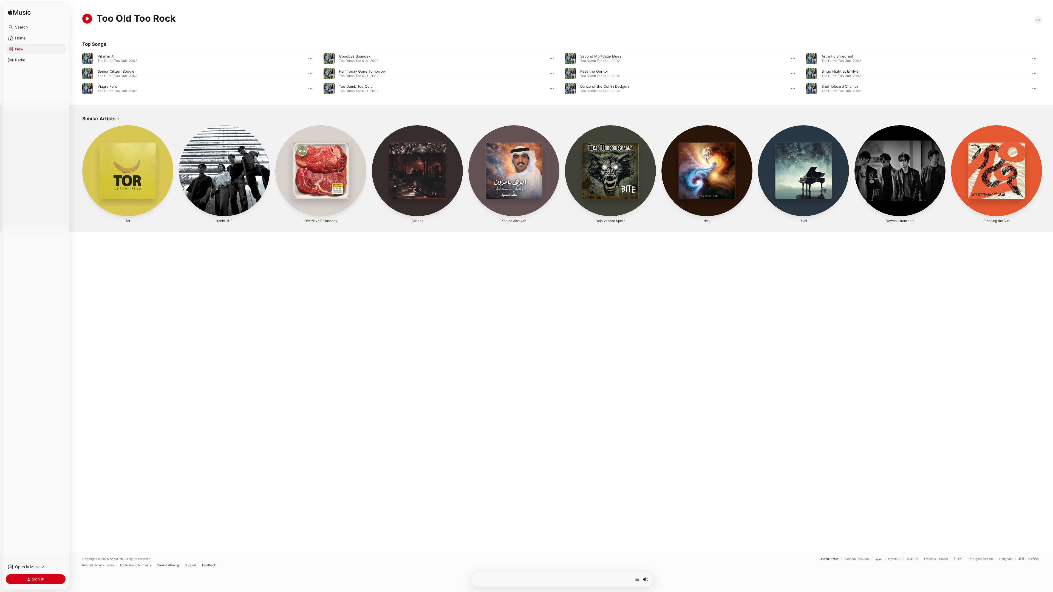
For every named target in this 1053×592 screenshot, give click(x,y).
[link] (101, 119)
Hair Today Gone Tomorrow (362, 71)
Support (190, 565)
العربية (878, 558)
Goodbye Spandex (354, 56)
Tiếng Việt (1006, 558)
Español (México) (856, 558)
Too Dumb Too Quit (355, 86)
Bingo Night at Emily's (840, 71)
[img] (19, 12)
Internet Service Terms (98, 565)
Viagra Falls (107, 86)
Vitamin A (106, 56)
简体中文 (912, 558)
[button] (35, 27)
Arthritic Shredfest (837, 56)
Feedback (209, 565)
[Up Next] (637, 579)
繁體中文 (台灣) (1028, 558)
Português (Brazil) (980, 558)
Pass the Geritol (594, 71)
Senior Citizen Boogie (116, 71)
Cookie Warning (168, 565)
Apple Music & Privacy (135, 565)
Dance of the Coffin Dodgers (605, 86)
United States (829, 558)
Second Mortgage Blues (600, 56)
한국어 (958, 558)
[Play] (87, 19)
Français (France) (936, 558)
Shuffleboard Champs (840, 86)
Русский (894, 558)
